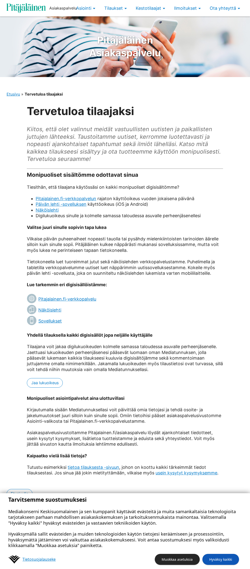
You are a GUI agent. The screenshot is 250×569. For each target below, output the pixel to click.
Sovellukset (50, 321)
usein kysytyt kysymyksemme (186, 472)
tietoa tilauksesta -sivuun (93, 467)
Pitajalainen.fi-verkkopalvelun (66, 198)
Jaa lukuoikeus (45, 382)
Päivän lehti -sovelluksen (61, 204)
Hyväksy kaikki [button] (220, 559)
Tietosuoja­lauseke (39, 559)
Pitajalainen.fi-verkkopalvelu (67, 299)
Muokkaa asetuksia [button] (177, 559)
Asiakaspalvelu (125, 46)
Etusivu (13, 94)
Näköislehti (47, 210)
